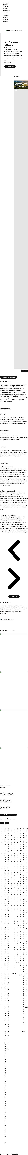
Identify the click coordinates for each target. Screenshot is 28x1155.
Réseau (5, 4)
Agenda (5, 8)
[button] (14, 550)
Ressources (6, 10)
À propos (6, 3)
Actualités (6, 6)
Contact (5, 12)
